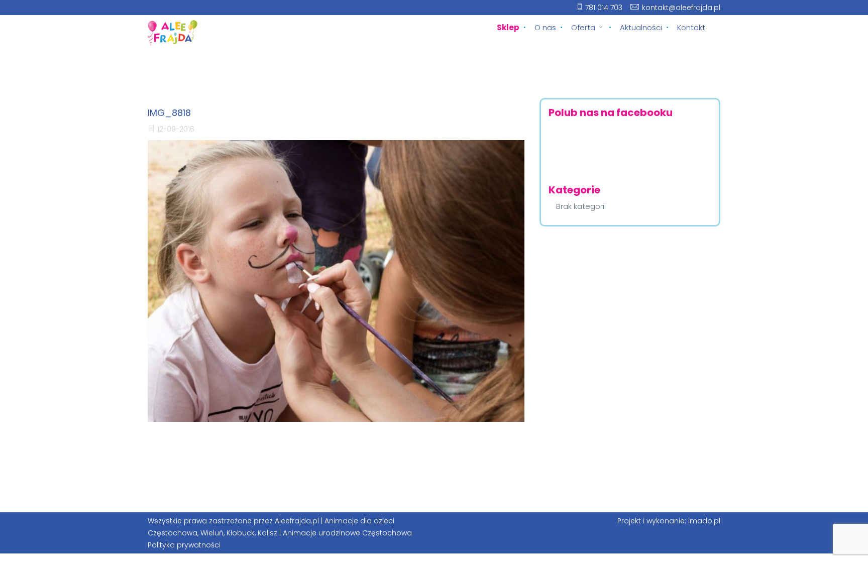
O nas (545, 27)
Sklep (508, 27)
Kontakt (691, 27)
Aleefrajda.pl (297, 521)
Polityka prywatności (184, 545)
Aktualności (641, 27)
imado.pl (704, 521)
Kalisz (267, 533)
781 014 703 (603, 8)
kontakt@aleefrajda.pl (681, 8)
